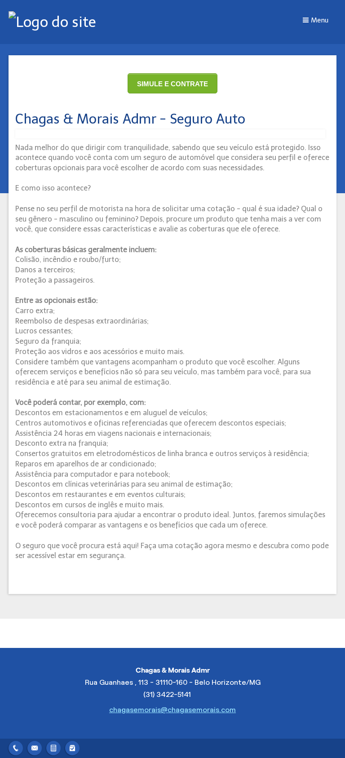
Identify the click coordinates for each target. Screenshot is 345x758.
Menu (319, 20)
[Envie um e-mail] (34, 747)
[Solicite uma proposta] (53, 747)
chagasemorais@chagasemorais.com (172, 710)
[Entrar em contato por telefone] (16, 748)
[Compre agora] (72, 747)
